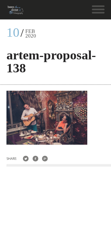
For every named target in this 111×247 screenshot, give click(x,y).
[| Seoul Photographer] (15, 12)
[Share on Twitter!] (26, 158)
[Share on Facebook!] (35, 158)
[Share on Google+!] (45, 158)
